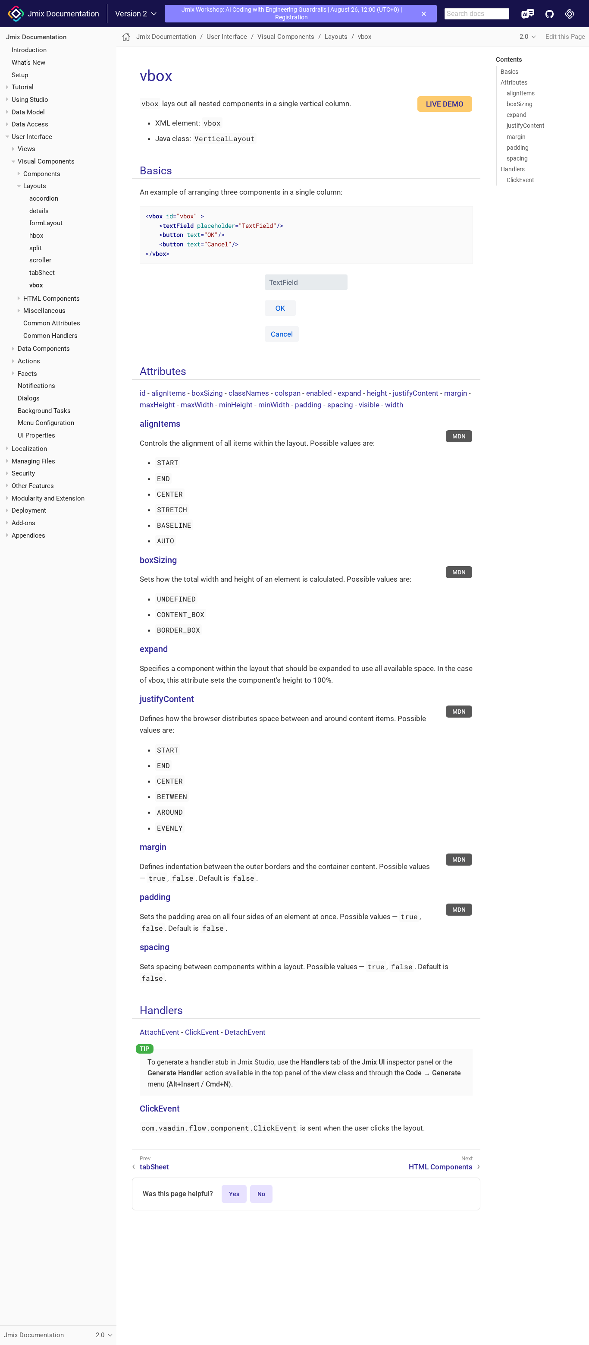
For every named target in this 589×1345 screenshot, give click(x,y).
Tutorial (23, 87)
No (261, 1194)
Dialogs (29, 398)
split (35, 248)
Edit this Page (565, 37)
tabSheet (42, 273)
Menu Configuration (46, 423)
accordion (43, 198)
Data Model (28, 112)
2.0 (524, 37)
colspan (288, 393)
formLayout (46, 223)
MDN (459, 436)
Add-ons (23, 523)
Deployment (29, 510)
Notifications (36, 386)
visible (369, 404)
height (377, 393)
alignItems (521, 93)
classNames (249, 393)
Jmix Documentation (61, 13)
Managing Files (33, 461)
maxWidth (197, 404)
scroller (40, 261)
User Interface (32, 137)
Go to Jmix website (570, 13)
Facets (27, 374)
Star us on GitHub (549, 13)
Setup (20, 75)
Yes (234, 1194)
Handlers (513, 169)
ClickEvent (520, 179)
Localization (29, 449)
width (394, 404)
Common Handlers (50, 336)
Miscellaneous (44, 311)
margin (516, 136)
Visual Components (46, 161)
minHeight (236, 404)
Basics (509, 71)
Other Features (33, 486)
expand (516, 114)
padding (518, 147)
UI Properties (36, 435)
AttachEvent (159, 1032)
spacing (517, 158)
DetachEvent (245, 1032)
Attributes (514, 82)
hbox (36, 235)
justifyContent (526, 125)
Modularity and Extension (48, 498)
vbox (36, 285)
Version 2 (131, 14)
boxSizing (520, 104)
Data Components (44, 349)
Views (26, 149)
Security (23, 474)
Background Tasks (44, 411)
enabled (319, 393)
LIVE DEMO (445, 104)
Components (41, 174)
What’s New (28, 62)
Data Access (30, 124)
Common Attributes (51, 323)
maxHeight (157, 404)
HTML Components (51, 298)
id (143, 393)
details (39, 211)
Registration (291, 17)
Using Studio (30, 100)
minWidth (273, 404)
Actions (29, 361)
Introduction (29, 50)
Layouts (34, 186)
